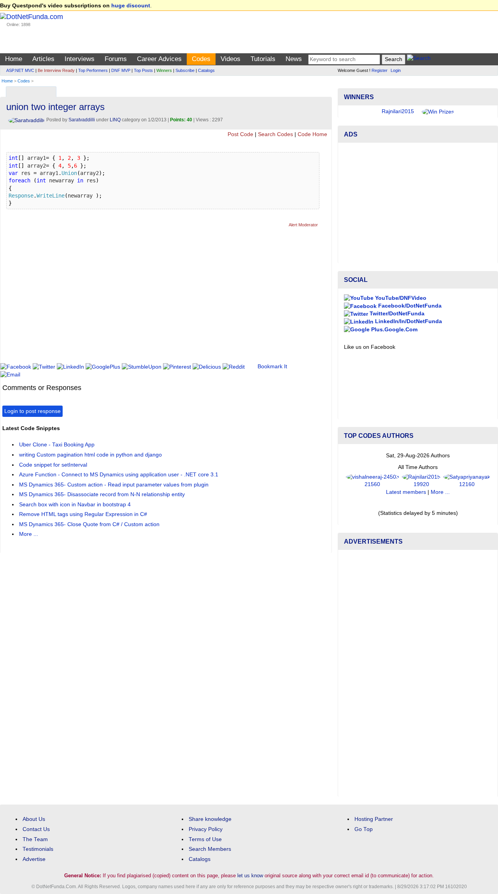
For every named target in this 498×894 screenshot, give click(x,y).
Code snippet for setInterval (53, 465)
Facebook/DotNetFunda (409, 306)
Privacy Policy (206, 829)
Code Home (312, 134)
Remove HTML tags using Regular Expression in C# (83, 514)
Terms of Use (205, 839)
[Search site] (419, 59)
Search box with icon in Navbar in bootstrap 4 (75, 504)
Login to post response (32, 411)
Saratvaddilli (81, 119)
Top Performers (93, 70)
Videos (230, 59)
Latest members (406, 492)
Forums (116, 59)
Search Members (210, 849)
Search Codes (275, 134)
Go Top (363, 829)
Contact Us (36, 829)
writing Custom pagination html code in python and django (90, 455)
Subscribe (185, 70)
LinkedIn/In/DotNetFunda (408, 321)
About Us (34, 819)
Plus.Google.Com (393, 329)
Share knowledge (210, 819)
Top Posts (143, 70)
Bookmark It (272, 366)
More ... (28, 534)
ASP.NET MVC (20, 70)
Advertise (34, 859)
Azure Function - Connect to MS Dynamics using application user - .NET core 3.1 (118, 475)
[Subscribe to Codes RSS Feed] (324, 90)
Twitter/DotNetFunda (396, 314)
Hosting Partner (373, 819)
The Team (35, 839)
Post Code (240, 134)
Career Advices (159, 59)
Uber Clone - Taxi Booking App (57, 445)
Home (13, 59)
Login (396, 70)
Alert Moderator (303, 224)
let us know (250, 875)
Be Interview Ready (56, 70)
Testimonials (38, 849)
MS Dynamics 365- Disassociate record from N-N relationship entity (102, 494)
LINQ (115, 119)
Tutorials (263, 59)
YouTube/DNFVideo (400, 298)
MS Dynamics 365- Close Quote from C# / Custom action (89, 524)
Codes (201, 59)
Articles (43, 59)
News (294, 59)
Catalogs (206, 70)
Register (380, 70)
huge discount (130, 6)
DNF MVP (120, 70)
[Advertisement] (144, 298)
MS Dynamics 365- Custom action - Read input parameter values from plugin (114, 485)
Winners (164, 70)
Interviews (80, 59)
